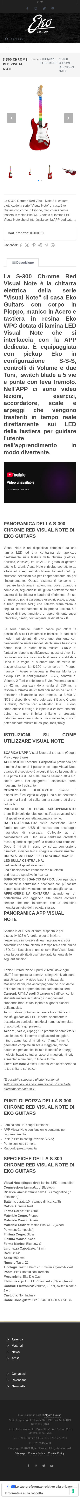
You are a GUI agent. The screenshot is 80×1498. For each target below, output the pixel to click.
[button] (38, 180)
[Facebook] (27, 8)
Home (35, 59)
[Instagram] (35, 8)
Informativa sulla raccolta (24, 1493)
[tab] (22, 263)
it (38, 2)
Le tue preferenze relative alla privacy (44, 1486)
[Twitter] (44, 8)
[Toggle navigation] (8, 48)
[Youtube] (53, 8)
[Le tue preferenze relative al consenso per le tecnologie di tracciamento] (73, 1491)
